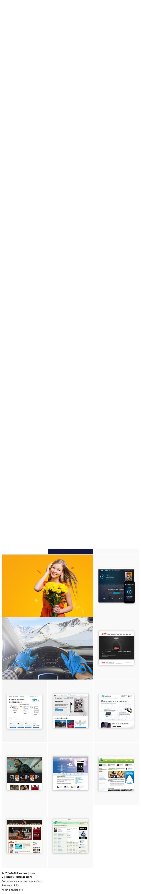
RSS (16, 885)
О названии (8, 877)
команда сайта (24, 877)
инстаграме (21, 881)
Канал (5, 890)
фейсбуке (36, 881)
